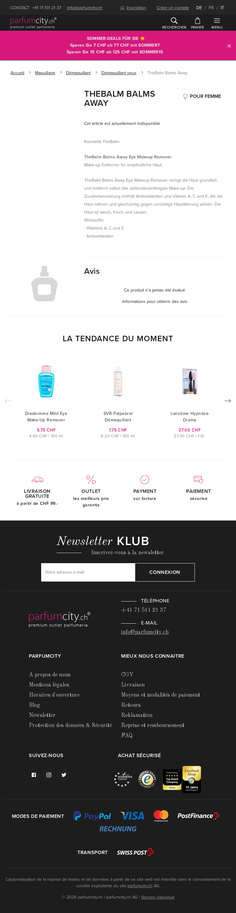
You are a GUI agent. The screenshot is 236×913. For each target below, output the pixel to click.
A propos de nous (49, 675)
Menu (216, 27)
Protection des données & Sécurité (70, 725)
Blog (34, 705)
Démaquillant (78, 72)
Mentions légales (49, 685)
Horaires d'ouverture (54, 695)
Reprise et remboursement (152, 725)
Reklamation (136, 715)
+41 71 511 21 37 (46, 7)
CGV (127, 675)
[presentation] (228, 402)
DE (199, 7)
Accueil (17, 72)
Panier (197, 27)
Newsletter (42, 715)
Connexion (164, 572)
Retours (131, 705)
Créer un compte (173, 7)
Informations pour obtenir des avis (154, 301)
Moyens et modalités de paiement (160, 695)
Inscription (136, 7)
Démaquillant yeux (118, 72)
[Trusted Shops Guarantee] (150, 779)
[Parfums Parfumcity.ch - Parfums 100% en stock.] (33, 22)
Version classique (158, 897)
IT (222, 7)
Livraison (133, 685)
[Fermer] (229, 46)
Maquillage (45, 72)
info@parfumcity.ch (84, 7)
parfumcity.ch (140, 885)
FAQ (126, 735)
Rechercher (174, 27)
